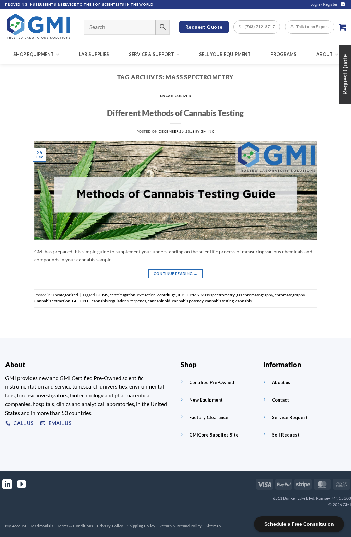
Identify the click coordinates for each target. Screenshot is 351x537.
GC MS (102, 295)
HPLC (85, 301)
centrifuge (166, 295)
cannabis (243, 301)
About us (281, 382)
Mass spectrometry (217, 295)
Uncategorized (175, 96)
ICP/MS (192, 295)
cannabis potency (187, 301)
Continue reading (175, 273)
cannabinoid (159, 301)
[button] (324, 4)
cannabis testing (219, 301)
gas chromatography (254, 295)
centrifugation (122, 295)
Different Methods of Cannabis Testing (175, 113)
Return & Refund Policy (180, 526)
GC (75, 301)
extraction (146, 295)
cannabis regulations (110, 301)
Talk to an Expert (312, 26)
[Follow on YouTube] (21, 485)
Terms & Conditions (75, 526)
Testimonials (42, 526)
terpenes (138, 301)
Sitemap (213, 526)
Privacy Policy (110, 526)
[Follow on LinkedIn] (343, 4)
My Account (16, 526)
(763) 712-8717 (259, 26)
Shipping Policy (141, 526)
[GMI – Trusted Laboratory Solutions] (39, 27)
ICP (181, 295)
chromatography (290, 295)
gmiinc (207, 131)
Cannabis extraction (52, 301)
